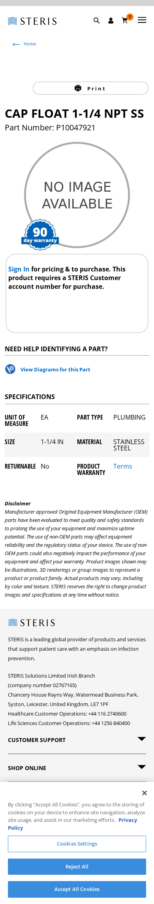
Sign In (19, 269)
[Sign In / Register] (111, 20)
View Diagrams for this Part (55, 369)
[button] (101, 30)
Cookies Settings (77, 843)
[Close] (144, 793)
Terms (122, 467)
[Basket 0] (125, 20)
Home (30, 44)
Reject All (77, 866)
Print (95, 88)
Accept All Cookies (77, 889)
